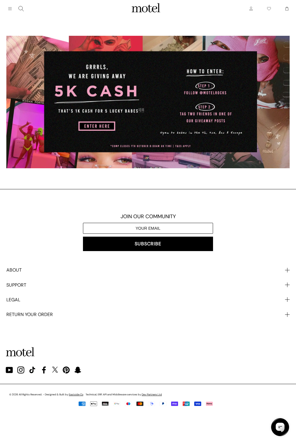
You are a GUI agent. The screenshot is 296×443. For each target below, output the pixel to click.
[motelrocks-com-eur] (146, 8)
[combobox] (21, 8)
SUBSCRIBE (148, 244)
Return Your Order (29, 314)
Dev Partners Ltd (152, 394)
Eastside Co (76, 394)
